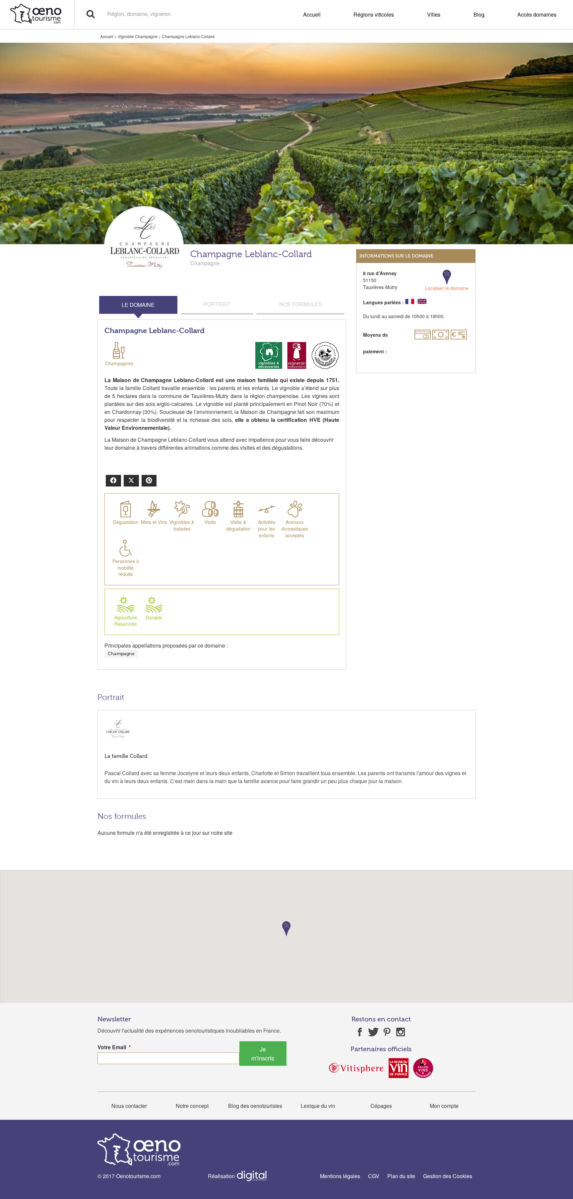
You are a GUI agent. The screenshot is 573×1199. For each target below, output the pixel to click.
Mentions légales (340, 1176)
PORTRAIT (216, 304)
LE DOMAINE (138, 305)
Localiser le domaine (447, 288)
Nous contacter (129, 1106)
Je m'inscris (262, 1053)
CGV (373, 1176)
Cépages (381, 1106)
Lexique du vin (318, 1106)
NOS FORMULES (300, 304)
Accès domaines (536, 14)
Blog (479, 14)
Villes (433, 14)
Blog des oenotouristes (255, 1106)
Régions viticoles (373, 14)
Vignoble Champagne (138, 36)
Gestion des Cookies (447, 1176)
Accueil (312, 14)
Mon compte (444, 1106)
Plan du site (401, 1176)
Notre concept (192, 1106)
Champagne (121, 654)
